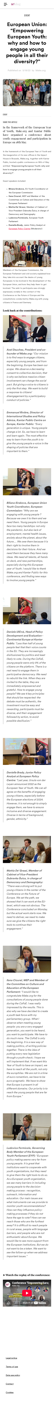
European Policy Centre (19, 229)
